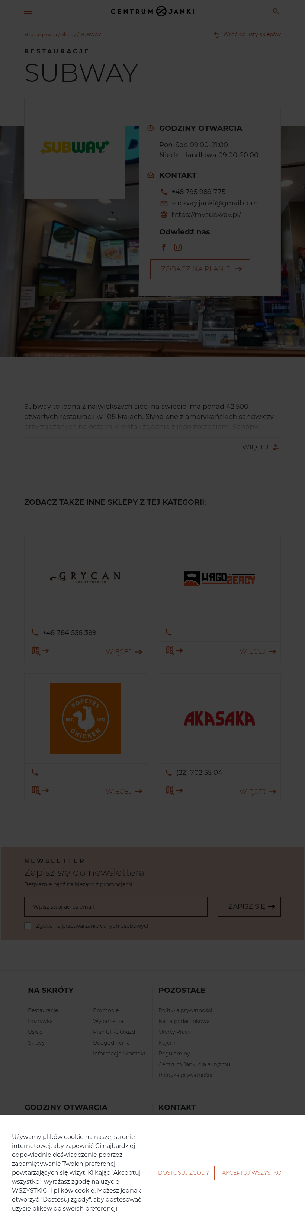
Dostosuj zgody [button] (183, 1173)
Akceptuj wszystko (252, 1173)
